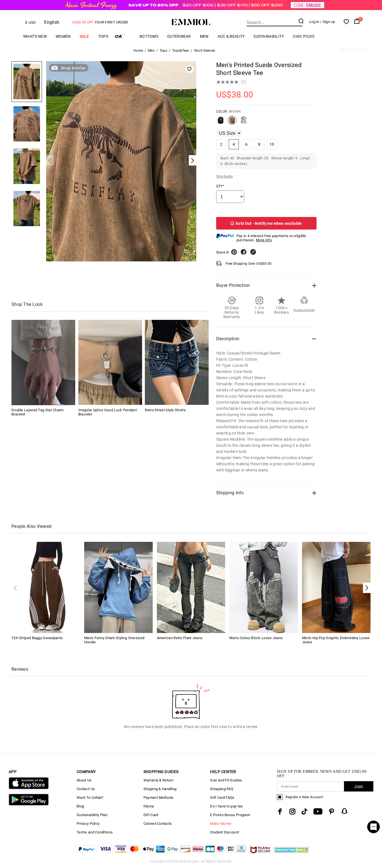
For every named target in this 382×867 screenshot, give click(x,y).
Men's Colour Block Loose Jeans (256, 638)
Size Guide (224, 176)
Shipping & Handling (160, 789)
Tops (103, 36)
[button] (367, 588)
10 (272, 144)
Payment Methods (158, 797)
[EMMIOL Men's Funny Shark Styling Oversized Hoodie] (118, 587)
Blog (80, 806)
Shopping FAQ (221, 789)
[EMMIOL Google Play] (29, 804)
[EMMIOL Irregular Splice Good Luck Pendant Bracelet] (110, 362)
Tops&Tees (180, 51)
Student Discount (224, 832)
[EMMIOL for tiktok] (304, 811)
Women (63, 36)
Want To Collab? (90, 797)
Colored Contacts (157, 823)
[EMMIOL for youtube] (317, 811)
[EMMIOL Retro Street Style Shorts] (177, 362)
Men (204, 36)
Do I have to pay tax (226, 806)
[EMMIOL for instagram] (292, 811)
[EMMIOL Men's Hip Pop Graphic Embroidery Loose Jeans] (336, 587)
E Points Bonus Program (230, 815)
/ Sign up (327, 22)
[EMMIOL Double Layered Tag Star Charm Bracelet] (43, 362)
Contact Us (86, 789)
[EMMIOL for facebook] (280, 811)
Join (358, 786)
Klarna (148, 806)
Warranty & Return (158, 780)
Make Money (220, 823)
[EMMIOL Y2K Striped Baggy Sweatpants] (45, 587)
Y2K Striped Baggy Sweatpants (37, 638)
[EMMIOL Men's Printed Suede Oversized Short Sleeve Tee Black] (220, 122)
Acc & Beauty (231, 36)
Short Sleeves (204, 51)
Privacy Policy (88, 823)
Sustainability (268, 36)
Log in (314, 22)
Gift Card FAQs (222, 797)
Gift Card (150, 815)
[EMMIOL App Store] (29, 788)
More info (264, 240)
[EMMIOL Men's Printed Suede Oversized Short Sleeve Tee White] (243, 122)
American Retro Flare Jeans (180, 638)
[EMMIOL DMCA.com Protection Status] (291, 853)
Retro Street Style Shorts (165, 410)
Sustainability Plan (92, 815)
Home (138, 51)
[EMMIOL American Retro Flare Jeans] (191, 587)
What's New (35, 36)
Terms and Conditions (95, 832)
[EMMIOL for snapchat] (344, 811)
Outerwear (179, 36)
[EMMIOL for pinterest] (332, 811)
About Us (84, 780)
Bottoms (149, 36)
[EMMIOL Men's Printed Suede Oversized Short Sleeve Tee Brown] (232, 122)
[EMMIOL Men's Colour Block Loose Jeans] (263, 587)
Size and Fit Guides (226, 780)
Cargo (124, 36)
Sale (84, 36)
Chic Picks (303, 36)
